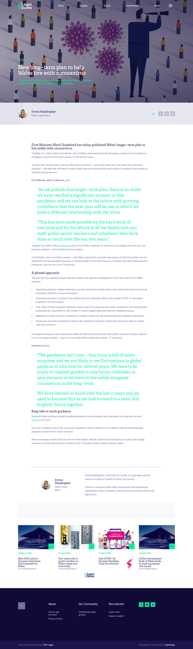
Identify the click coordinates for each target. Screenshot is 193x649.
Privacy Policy (55, 618)
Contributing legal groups (87, 613)
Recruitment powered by (35, 644)
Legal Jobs (114, 612)
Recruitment (132, 5)
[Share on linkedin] (172, 113)
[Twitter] (147, 604)
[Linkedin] (153, 604)
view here (64, 245)
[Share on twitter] (166, 113)
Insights (84, 5)
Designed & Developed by (157, 644)
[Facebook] (141, 604)
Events (107, 5)
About (157, 5)
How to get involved (53, 613)
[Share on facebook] (161, 113)
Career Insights (116, 616)
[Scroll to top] (21, 605)
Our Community (88, 604)
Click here (36, 420)
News (61, 5)
